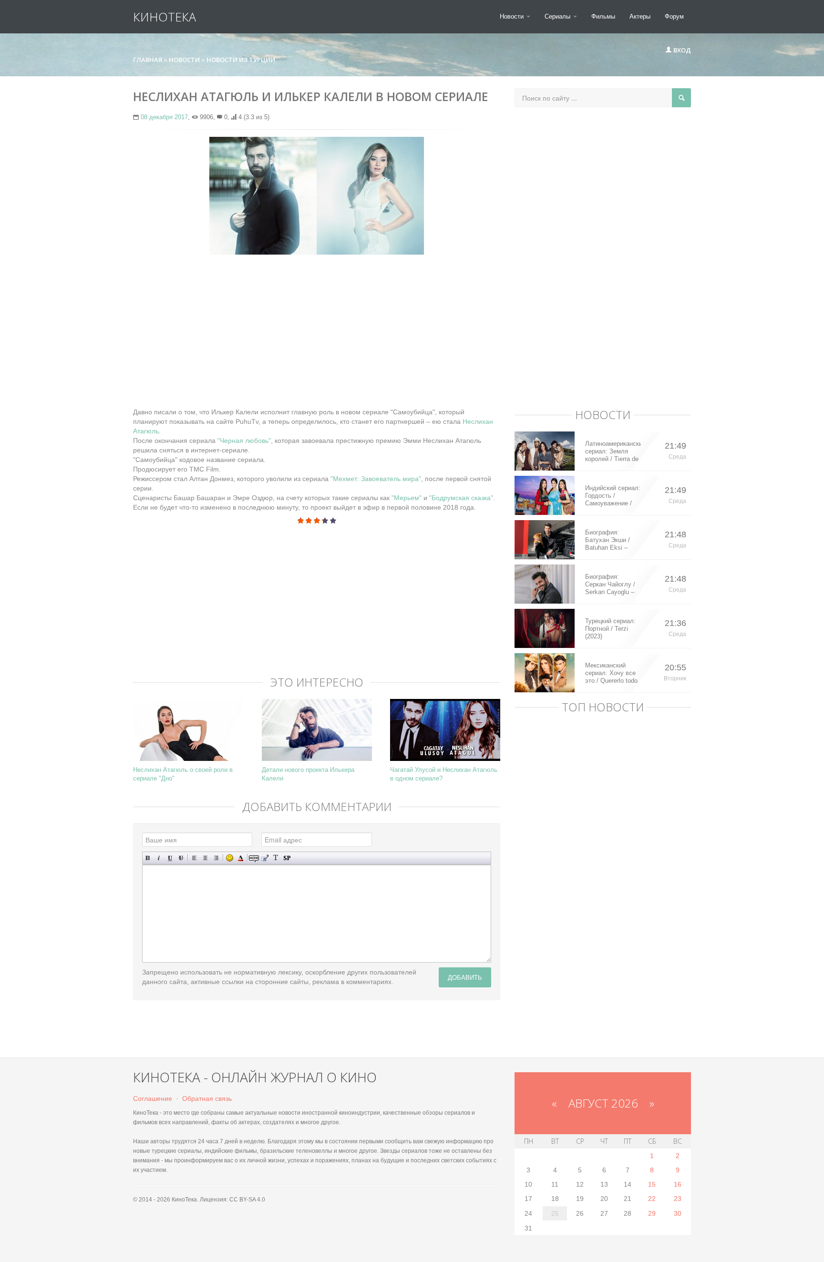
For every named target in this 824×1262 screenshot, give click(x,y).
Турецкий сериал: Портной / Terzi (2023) (610, 628)
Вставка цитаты (264, 858)
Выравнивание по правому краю (216, 858)
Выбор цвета (240, 858)
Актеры (639, 16)
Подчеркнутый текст (170, 858)
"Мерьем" (406, 498)
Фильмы (603, 16)
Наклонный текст (159, 858)
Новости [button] (512, 16)
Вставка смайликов (229, 858)
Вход (681, 50)
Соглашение (152, 1098)
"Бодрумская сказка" (461, 498)
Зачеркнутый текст (180, 858)
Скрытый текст (253, 858)
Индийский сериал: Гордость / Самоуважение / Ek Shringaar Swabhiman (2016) (612, 495)
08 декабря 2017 (164, 117)
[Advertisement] (316, 331)
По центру (205, 858)
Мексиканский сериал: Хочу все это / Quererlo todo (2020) (611, 673)
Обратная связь (207, 1098)
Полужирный (148, 858)
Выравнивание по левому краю (194, 858)
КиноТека (164, 17)
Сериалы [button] (558, 16)
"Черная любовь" (244, 440)
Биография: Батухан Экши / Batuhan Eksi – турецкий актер (607, 540)
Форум (674, 16)
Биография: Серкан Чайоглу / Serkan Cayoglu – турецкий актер (610, 584)
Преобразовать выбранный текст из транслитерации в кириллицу (275, 858)
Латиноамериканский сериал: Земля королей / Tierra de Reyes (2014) (613, 451)
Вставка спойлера (286, 858)
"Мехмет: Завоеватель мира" (375, 478)
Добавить (465, 977)
